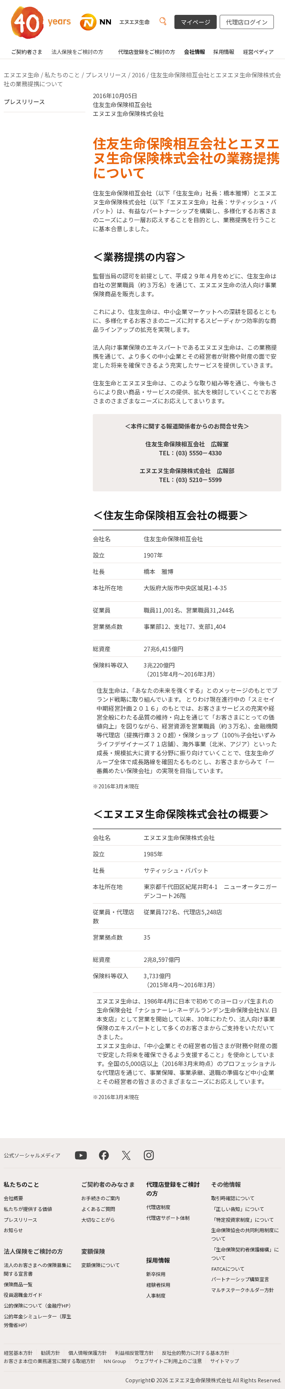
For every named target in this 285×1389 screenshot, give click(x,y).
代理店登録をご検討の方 (146, 51)
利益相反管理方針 (134, 1352)
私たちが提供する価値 (28, 1208)
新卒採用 (156, 1273)
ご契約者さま (26, 51)
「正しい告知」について (237, 1208)
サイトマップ (224, 1360)
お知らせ (13, 1230)
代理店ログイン (247, 21)
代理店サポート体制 (168, 1217)
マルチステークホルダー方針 (242, 1289)
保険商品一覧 (18, 1284)
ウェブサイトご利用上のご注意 (168, 1360)
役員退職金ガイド (23, 1294)
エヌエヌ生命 (21, 74)
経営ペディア (258, 51)
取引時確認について (233, 1198)
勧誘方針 (50, 1352)
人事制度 (156, 1295)
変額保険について (100, 1265)
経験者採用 (158, 1284)
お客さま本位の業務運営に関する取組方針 (49, 1360)
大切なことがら (98, 1219)
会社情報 (194, 51)
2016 (138, 74)
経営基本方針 (18, 1352)
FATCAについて (228, 1268)
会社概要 (13, 1198)
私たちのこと (62, 74)
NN (89, 22)
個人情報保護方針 (87, 1352)
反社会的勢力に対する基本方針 (195, 1352)
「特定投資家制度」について (242, 1219)
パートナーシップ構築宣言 (240, 1279)
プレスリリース (106, 74)
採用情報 (223, 51)
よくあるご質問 (98, 1208)
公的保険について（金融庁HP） (38, 1305)
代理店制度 (158, 1207)
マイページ (195, 21)
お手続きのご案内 (100, 1198)
